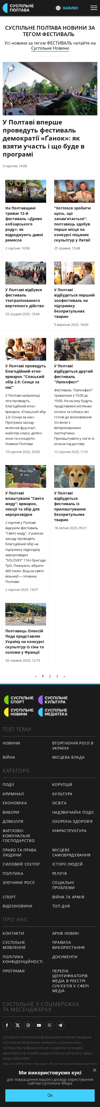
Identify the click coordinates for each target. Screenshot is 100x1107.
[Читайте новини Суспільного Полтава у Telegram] (60, 1025)
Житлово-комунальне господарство (19, 835)
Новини (11, 743)
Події (8, 784)
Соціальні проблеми (63, 885)
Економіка (15, 802)
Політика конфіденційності (23, 959)
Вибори (11, 812)
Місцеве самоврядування (71, 852)
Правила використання (68, 945)
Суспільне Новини (50, 48)
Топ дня (61, 906)
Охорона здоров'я (72, 821)
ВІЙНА (9, 757)
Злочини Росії (19, 882)
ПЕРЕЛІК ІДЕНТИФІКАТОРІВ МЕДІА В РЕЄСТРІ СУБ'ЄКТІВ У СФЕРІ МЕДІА (70, 980)
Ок (50, 1095)
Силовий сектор (21, 864)
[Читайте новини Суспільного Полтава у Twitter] (17, 1025)
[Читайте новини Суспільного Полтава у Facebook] (7, 1025)
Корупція (62, 784)
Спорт (9, 896)
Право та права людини (20, 852)
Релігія (59, 873)
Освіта (59, 802)
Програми (14, 970)
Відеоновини (18, 906)
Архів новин (65, 933)
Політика (13, 873)
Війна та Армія (68, 896)
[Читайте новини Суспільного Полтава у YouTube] (39, 1025)
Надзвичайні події (73, 812)
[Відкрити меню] (95, 8)
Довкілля (13, 821)
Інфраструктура (69, 830)
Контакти (13, 933)
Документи (65, 956)
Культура (62, 793)
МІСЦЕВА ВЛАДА (68, 757)
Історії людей (67, 864)
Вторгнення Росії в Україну (73, 745)
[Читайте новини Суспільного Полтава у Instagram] (28, 1025)
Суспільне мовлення (14, 945)
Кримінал (13, 793)
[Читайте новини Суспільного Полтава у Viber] (49, 1025)
